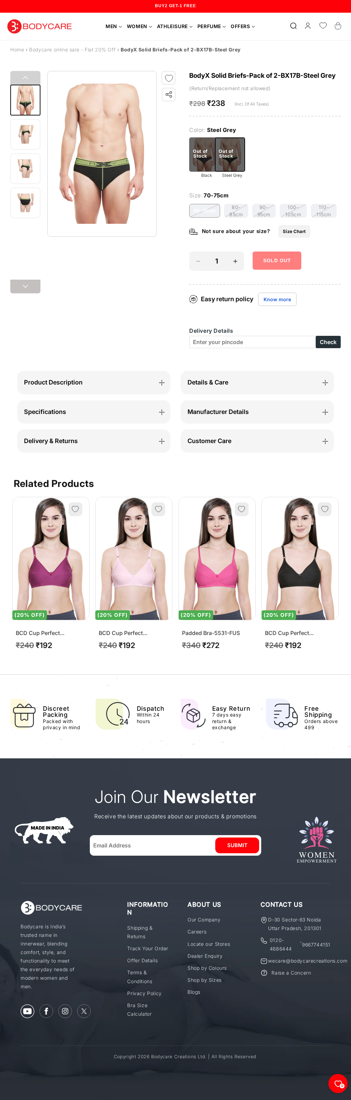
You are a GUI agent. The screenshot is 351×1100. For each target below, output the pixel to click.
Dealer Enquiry (204, 956)
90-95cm (266, 211)
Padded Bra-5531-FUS (211, 633)
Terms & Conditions (139, 976)
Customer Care (209, 440)
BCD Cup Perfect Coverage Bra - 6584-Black (293, 633)
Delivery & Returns (51, 440)
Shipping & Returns (140, 932)
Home (17, 49)
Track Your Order (147, 948)
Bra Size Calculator (139, 1009)
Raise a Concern (291, 973)
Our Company (204, 919)
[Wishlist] (322, 25)
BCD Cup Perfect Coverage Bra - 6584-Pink (133, 633)
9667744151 (316, 945)
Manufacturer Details (218, 411)
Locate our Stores (208, 944)
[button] (111, 26)
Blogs (194, 992)
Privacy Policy (144, 993)
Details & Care (207, 382)
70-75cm (206, 213)
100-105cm (296, 211)
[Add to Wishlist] (169, 78)
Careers (196, 931)
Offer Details (142, 960)
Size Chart (294, 231)
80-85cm (238, 211)
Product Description (53, 382)
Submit (237, 845)
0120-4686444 (281, 944)
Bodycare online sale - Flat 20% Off (73, 49)
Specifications (45, 411)
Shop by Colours (207, 968)
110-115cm (326, 211)
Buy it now (277, 281)
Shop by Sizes (204, 980)
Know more (277, 299)
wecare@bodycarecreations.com (307, 961)
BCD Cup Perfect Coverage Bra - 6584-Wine (50, 633)
